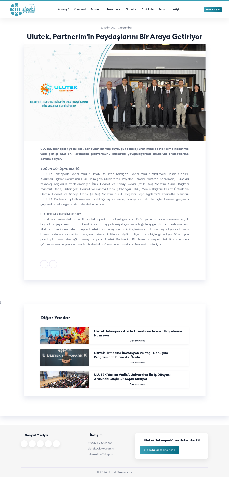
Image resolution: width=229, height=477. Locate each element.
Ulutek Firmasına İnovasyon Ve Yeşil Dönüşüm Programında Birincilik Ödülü (131, 355)
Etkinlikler (148, 9)
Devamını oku (137, 340)
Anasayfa (64, 9)
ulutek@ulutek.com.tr (101, 448)
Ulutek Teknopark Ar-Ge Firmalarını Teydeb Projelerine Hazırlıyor (138, 333)
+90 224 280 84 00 (100, 442)
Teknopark (113, 9)
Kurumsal (80, 9)
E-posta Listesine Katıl (159, 450)
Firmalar (131, 9)
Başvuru (96, 9)
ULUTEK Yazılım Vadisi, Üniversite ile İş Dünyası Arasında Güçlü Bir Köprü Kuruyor (132, 377)
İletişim (176, 9)
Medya (162, 9)
